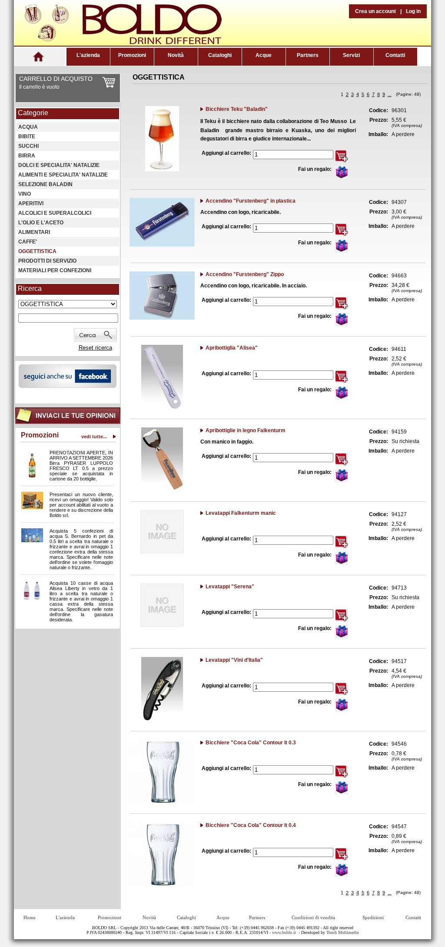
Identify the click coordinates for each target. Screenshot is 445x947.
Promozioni (132, 55)
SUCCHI (28, 146)
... (390, 94)
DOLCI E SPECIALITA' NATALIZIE (59, 165)
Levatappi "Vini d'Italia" (234, 660)
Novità (176, 55)
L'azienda (88, 55)
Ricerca (30, 288)
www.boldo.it (284, 932)
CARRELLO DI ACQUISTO (56, 78)
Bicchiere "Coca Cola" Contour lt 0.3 (251, 743)
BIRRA (26, 156)
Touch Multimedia (342, 932)
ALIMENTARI (34, 232)
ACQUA (28, 127)
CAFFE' (27, 242)
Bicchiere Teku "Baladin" (237, 109)
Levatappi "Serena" (230, 587)
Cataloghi (220, 55)
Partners (308, 55)
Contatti (395, 55)
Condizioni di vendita (313, 917)
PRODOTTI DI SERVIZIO (47, 261)
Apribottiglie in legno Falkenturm (246, 430)
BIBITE (26, 136)
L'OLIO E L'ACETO (40, 223)
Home (29, 917)
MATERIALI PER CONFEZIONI (54, 270)
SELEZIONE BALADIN (45, 184)
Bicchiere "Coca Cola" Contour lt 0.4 (251, 825)
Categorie (33, 113)
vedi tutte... (94, 436)
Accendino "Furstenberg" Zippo (245, 274)
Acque (264, 55)
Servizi (351, 55)
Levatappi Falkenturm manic (241, 513)
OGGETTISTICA (37, 251)
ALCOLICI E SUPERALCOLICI (54, 213)
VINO (24, 194)
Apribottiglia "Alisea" (232, 348)
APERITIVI (30, 203)
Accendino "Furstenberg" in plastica (251, 201)
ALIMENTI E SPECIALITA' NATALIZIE (63, 175)
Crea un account (375, 11)
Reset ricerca (95, 347)
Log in (413, 11)
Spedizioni (373, 917)
